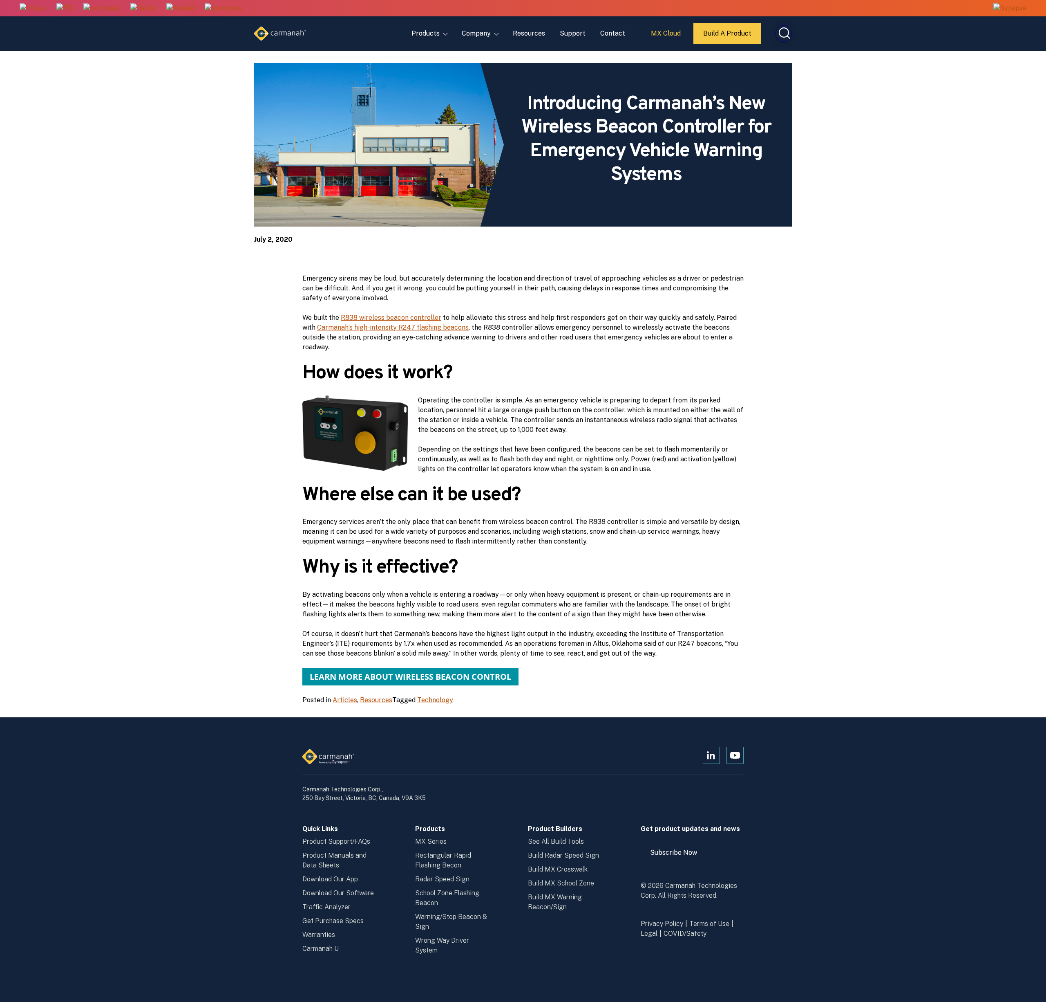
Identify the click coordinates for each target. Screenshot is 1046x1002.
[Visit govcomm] (223, 8)
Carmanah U (320, 949)
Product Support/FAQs (336, 841)
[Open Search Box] (784, 33)
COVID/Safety (685, 933)
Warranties (318, 935)
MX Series (431, 841)
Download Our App (330, 879)
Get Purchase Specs (333, 921)
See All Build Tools (556, 841)
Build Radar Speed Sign (563, 855)
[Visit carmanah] (102, 8)
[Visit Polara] (33, 8)
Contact (612, 33)
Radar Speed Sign (442, 879)
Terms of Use (709, 924)
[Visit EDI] (65, 8)
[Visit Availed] (180, 8)
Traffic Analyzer (326, 907)
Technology (435, 700)
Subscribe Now (677, 856)
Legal (649, 933)
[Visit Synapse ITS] (1009, 8)
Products (425, 33)
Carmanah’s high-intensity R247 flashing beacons (393, 327)
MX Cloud (667, 36)
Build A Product (727, 36)
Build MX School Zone (561, 883)
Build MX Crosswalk (558, 869)
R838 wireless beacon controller (391, 317)
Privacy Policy (662, 924)
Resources (529, 33)
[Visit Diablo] (143, 8)
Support (573, 33)
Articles (345, 700)
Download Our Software (338, 893)
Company (476, 33)
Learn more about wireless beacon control (410, 676)
